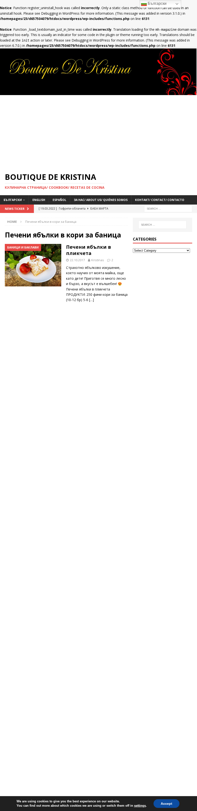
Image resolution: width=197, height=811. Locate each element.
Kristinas (97, 260)
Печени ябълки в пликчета (88, 250)
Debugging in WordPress (60, 13)
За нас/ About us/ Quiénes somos (101, 200)
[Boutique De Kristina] (98, 92)
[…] (91, 299)
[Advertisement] (98, 131)
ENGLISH (38, 200)
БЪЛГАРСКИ (13, 200)
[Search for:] (168, 208)
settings (140, 805)
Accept (166, 803)
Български (156, 3)
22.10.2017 (77, 260)
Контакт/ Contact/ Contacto (159, 200)
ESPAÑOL (59, 200)
